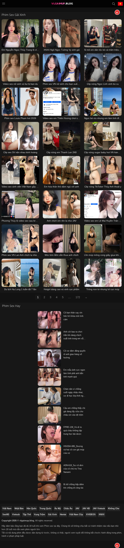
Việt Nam (6, 508)
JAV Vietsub (99, 508)
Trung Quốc (45, 508)
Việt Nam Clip (76, 514)
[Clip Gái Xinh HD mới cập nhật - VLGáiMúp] (62, 4)
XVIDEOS (91, 514)
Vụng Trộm (39, 514)
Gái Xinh (52, 514)
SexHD (5, 514)
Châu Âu (68, 508)
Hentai (63, 514)
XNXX (101, 514)
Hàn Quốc (31, 508)
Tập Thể (27, 514)
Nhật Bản (19, 508)
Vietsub (16, 514)
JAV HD (86, 508)
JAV (77, 508)
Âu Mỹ (57, 508)
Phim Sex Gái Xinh (14, 15)
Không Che (113, 508)
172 (78, 297)
